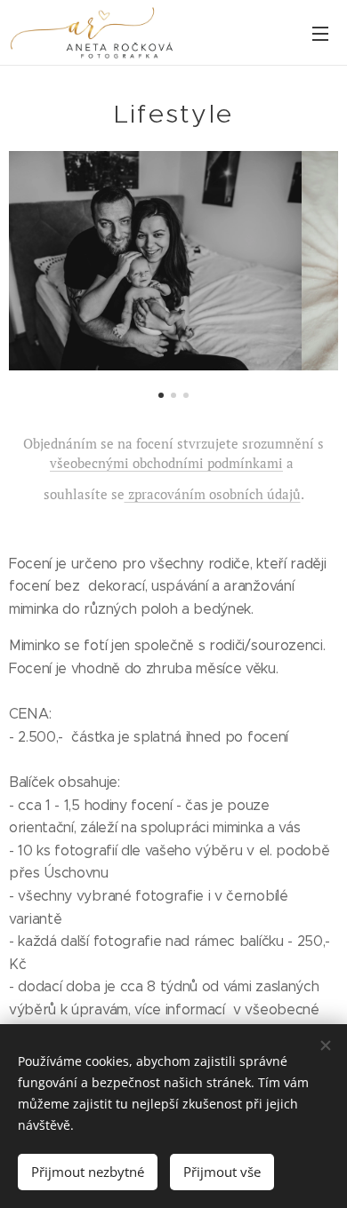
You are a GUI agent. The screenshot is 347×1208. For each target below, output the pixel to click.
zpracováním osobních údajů (213, 494)
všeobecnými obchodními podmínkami (166, 463)
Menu (320, 33)
